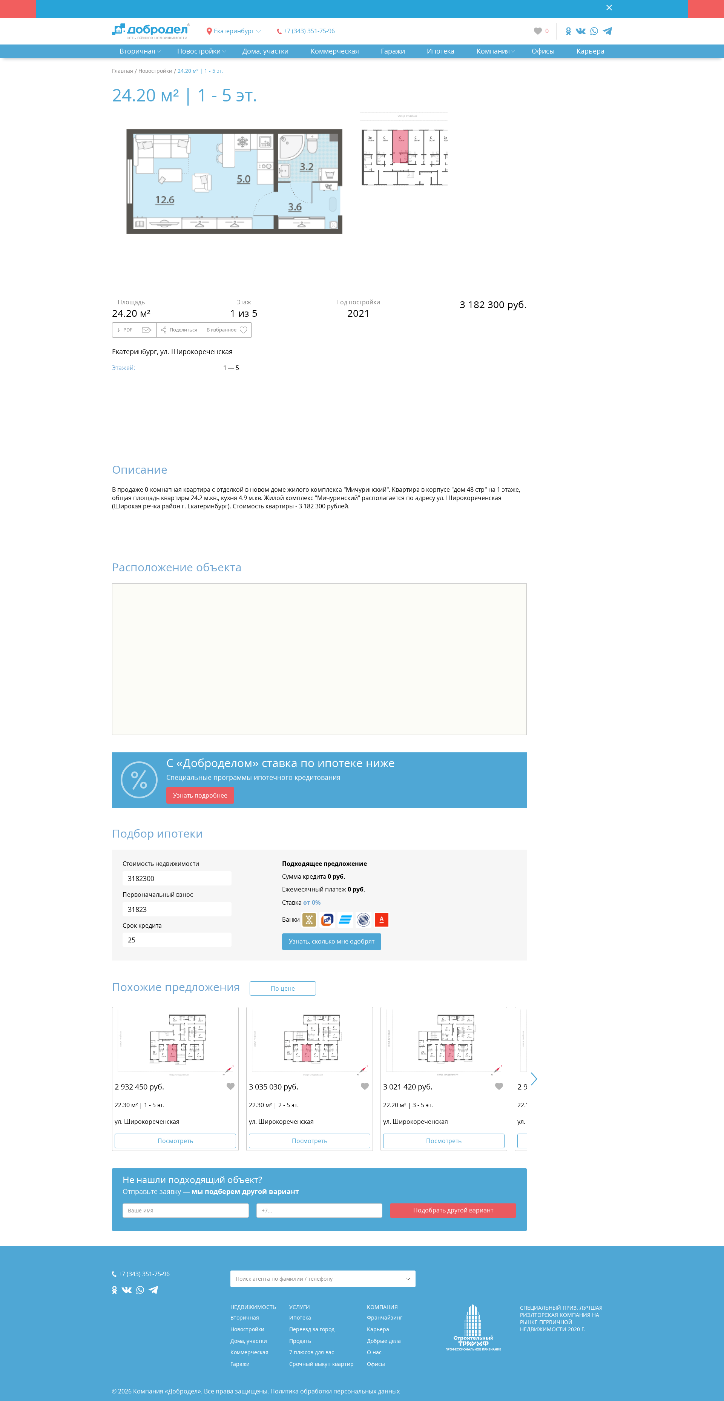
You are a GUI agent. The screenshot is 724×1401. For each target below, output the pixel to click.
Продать (300, 1340)
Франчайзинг (384, 1317)
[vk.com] (580, 31)
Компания (493, 50)
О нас (374, 1352)
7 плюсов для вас (311, 1352)
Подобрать (453, 1210)
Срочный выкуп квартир (321, 1363)
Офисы (543, 50)
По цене (283, 988)
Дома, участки (265, 50)
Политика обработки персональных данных (335, 1391)
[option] (235, 201)
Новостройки (199, 50)
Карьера (590, 50)
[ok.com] (568, 31)
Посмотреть (175, 1141)
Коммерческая (335, 50)
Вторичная (137, 50)
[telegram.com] (607, 31)
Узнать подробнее (200, 795)
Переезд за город (311, 1329)
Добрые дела (384, 1340)
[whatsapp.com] (594, 31)
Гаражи (393, 50)
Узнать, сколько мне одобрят (331, 941)
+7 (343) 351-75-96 (309, 31)
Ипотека (440, 50)
